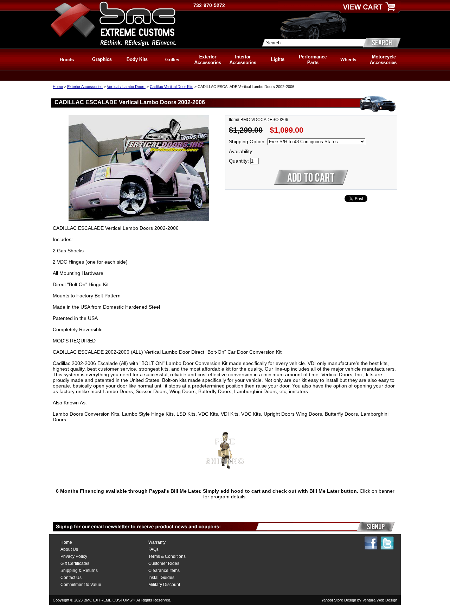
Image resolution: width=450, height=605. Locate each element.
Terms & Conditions (167, 556)
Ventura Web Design (379, 600)
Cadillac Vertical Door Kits (171, 86)
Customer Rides (163, 563)
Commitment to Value (80, 584)
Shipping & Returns (79, 570)
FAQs (153, 549)
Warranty (157, 542)
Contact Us (71, 577)
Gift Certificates (74, 563)
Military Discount (164, 584)
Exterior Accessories (85, 86)
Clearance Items (164, 570)
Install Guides (161, 577)
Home (58, 86)
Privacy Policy (73, 556)
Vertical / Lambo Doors (126, 86)
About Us (69, 549)
